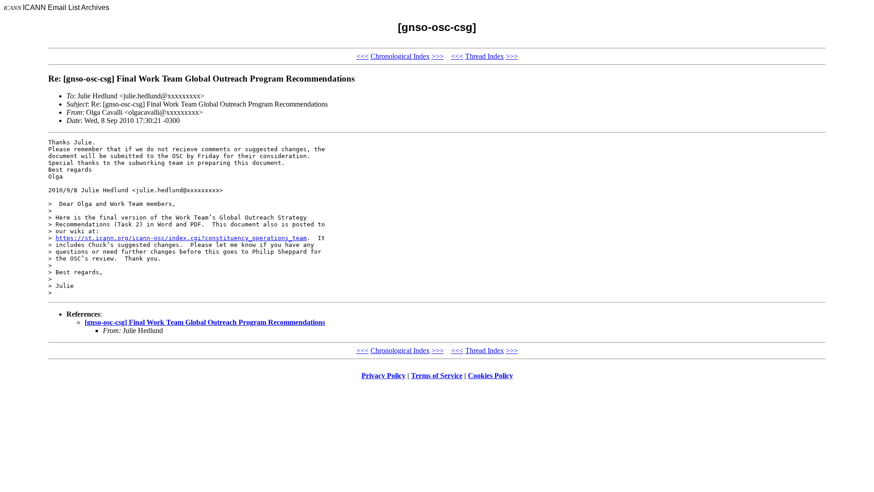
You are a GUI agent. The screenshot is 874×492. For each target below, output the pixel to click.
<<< (362, 56)
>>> (438, 56)
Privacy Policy (383, 375)
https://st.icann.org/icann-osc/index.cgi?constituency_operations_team (181, 238)
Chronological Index (400, 56)
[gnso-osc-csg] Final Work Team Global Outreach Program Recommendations (205, 322)
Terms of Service (436, 375)
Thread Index (484, 56)
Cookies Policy (490, 375)
